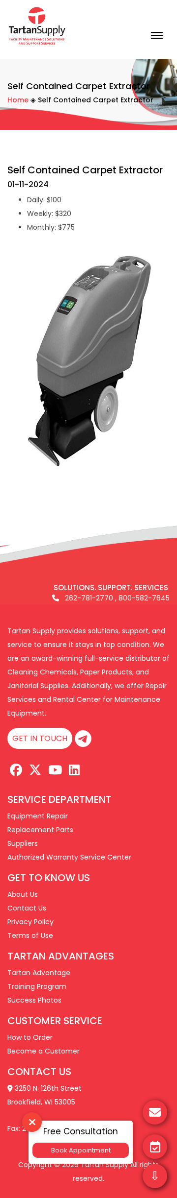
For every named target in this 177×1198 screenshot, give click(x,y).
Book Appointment (81, 1150)
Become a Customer (43, 1051)
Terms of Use (30, 935)
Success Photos (34, 1000)
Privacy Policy (30, 922)
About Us (22, 894)
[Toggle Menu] (157, 31)
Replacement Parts (40, 830)
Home (18, 100)
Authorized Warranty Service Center (69, 857)
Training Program (36, 986)
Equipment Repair (37, 816)
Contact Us (26, 908)
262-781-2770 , (88, 598)
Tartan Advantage (38, 973)
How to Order (30, 1037)
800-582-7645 (144, 598)
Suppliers (22, 843)
